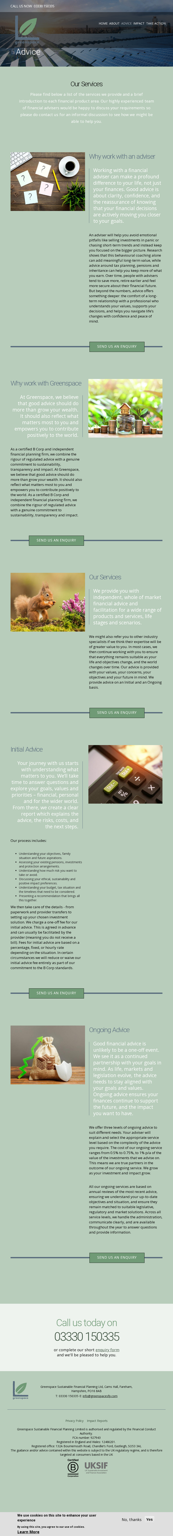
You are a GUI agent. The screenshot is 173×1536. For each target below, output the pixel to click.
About (114, 23)
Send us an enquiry (117, 346)
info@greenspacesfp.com (100, 1396)
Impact (139, 23)
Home (103, 23)
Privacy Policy (74, 1421)
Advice (126, 23)
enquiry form (107, 1349)
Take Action (156, 23)
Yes (149, 1519)
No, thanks (132, 1519)
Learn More (28, 1531)
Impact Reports (97, 1421)
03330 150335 (44, 6)
